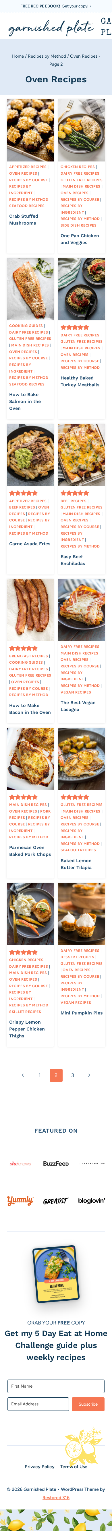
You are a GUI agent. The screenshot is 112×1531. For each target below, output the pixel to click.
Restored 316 (56, 1497)
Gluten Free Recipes (82, 180)
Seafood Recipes (27, 206)
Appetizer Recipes (28, 167)
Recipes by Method (29, 199)
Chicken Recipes (78, 167)
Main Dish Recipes (82, 186)
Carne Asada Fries (30, 543)
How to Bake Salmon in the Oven (25, 401)
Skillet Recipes (25, 1012)
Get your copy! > (56, 6)
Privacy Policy (40, 1466)
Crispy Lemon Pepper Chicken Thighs (27, 1029)
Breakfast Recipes (28, 656)
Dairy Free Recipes (80, 173)
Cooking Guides (26, 326)
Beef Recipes (22, 507)
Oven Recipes (23, 173)
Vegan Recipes (76, 692)
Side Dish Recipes (79, 225)
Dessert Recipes (77, 957)
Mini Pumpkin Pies (82, 1013)
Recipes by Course (28, 180)
